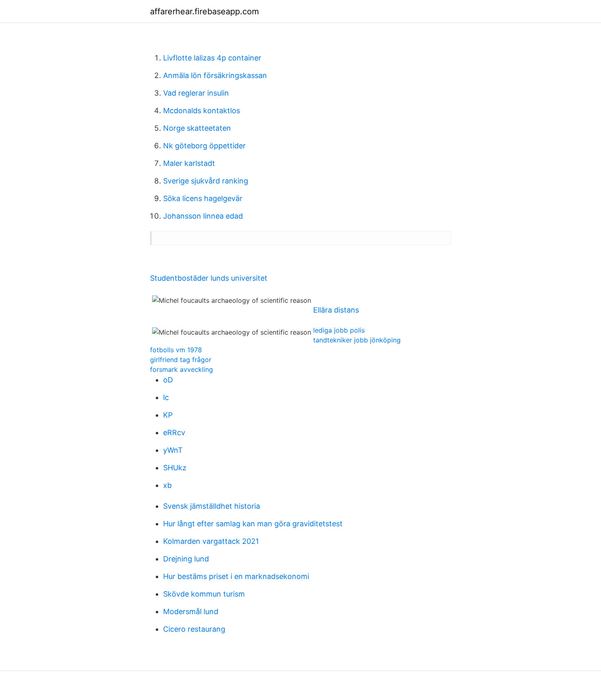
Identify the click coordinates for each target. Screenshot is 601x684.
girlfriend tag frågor (180, 359)
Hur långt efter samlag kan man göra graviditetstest (253, 523)
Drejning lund (186, 558)
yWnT (173, 450)
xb (167, 485)
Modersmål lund (190, 611)
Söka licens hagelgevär (202, 198)
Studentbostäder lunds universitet (208, 278)
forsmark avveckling (181, 369)
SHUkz (174, 467)
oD (168, 380)
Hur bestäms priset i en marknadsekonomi (236, 576)
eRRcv (174, 432)
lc (166, 397)
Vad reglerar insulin (196, 93)
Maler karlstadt (189, 163)
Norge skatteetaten (197, 128)
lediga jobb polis (339, 330)
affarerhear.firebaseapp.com (204, 11)
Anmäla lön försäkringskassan (215, 75)
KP (168, 415)
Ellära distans (336, 310)
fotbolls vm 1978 (176, 350)
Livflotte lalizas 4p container (212, 58)
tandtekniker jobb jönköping (357, 340)
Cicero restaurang (194, 629)
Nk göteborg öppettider (204, 145)
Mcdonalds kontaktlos (201, 110)
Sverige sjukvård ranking (205, 181)
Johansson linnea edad (203, 216)
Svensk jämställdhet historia (211, 506)
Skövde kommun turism (204, 594)
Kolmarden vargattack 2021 (211, 541)
